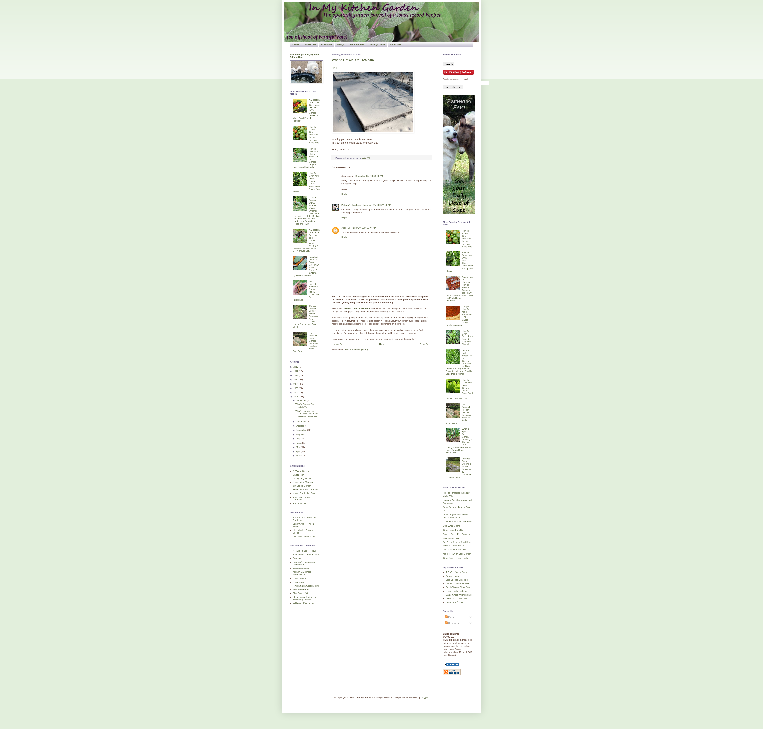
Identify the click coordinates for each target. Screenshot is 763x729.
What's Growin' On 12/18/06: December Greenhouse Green (306, 413)
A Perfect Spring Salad (456, 572)
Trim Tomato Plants (452, 538)
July (298, 438)
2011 (296, 375)
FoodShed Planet (301, 568)
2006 (296, 396)
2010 (296, 379)
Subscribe (310, 44)
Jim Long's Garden (302, 486)
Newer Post (338, 344)
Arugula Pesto (452, 576)
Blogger (424, 697)
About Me (326, 44)
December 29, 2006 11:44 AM (362, 228)
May (298, 447)
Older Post (425, 344)
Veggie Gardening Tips (304, 493)
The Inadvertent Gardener (305, 489)
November (301, 421)
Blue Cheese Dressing (457, 580)
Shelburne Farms (301, 589)
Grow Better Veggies (303, 482)
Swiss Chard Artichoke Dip (459, 595)
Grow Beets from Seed (454, 530)
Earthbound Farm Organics (306, 554)
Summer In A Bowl (454, 602)
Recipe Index (357, 44)
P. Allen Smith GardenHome (306, 586)
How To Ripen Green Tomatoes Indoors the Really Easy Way (314, 135)
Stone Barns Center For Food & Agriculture (304, 598)
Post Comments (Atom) (356, 349)
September (301, 430)
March (299, 455)
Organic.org (298, 582)
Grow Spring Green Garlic (455, 558)
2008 (296, 388)
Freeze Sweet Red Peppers (456, 534)
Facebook (395, 44)
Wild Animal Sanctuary (303, 603)
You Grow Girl (299, 503)
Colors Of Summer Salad (458, 583)
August (299, 434)
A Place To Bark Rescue (304, 551)
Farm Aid (297, 558)
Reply (344, 194)
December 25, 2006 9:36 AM (369, 176)
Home (295, 44)
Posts (451, 617)
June (298, 443)
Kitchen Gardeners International (302, 573)
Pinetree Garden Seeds (304, 536)
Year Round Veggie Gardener (302, 498)
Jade (343, 228)
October (300, 426)
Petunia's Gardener (351, 205)
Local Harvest (299, 578)
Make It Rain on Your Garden (457, 554)
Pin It (334, 68)
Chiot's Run (298, 475)
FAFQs (341, 44)
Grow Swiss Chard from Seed (457, 521)
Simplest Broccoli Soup (457, 598)
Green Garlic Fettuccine (457, 591)
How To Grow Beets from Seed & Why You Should (467, 337)
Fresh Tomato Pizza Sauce (459, 587)
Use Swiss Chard (451, 526)
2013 (296, 367)
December (301, 400)
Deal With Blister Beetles (455, 549)
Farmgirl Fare (377, 44)
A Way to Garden (301, 471)
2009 (296, 384)
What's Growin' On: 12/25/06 (353, 60)
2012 (296, 371)
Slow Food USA (300, 593)
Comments (453, 623)
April (298, 451)
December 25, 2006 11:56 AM (377, 205)
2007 (296, 392)
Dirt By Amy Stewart (302, 478)
